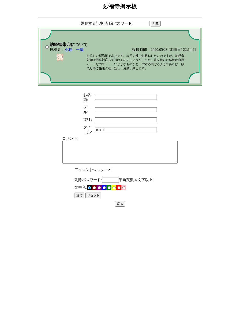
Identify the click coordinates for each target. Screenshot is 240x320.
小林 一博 (74, 50)
